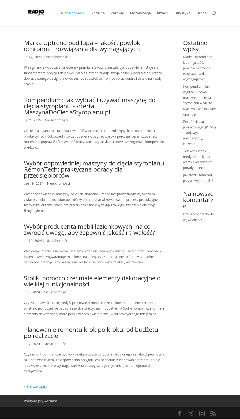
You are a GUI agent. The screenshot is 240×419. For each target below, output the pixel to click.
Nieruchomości (73, 13)
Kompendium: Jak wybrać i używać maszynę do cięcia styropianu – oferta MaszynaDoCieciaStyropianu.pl (89, 106)
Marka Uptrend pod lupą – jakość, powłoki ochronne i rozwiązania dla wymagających (83, 45)
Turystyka (182, 13)
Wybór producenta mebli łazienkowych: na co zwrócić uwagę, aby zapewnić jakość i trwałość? (89, 229)
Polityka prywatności (41, 401)
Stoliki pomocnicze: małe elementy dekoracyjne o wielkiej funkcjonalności (92, 281)
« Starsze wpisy (35, 386)
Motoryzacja (140, 13)
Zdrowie (117, 13)
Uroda (202, 13)
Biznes (162, 13)
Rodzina (98, 13)
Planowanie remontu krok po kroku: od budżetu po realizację (91, 332)
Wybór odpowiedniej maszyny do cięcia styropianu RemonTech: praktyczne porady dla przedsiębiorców (94, 169)
